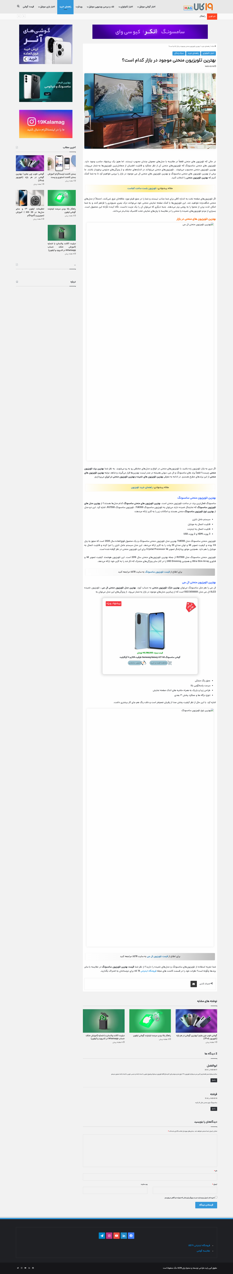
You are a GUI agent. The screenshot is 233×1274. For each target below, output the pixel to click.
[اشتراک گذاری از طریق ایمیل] (194, 984)
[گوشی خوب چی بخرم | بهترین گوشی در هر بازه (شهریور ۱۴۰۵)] (196, 1021)
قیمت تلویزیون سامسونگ (157, 572)
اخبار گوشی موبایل (147, 6)
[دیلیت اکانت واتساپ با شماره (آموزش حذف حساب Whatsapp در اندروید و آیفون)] (103, 1021)
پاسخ (214, 1080)
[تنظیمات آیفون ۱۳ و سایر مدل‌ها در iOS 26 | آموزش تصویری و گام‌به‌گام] (30, 198)
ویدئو (80, 6)
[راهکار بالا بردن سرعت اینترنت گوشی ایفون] (150, 1021)
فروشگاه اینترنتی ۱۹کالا (199, 1246)
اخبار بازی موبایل (47, 6)
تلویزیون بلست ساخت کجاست (141, 188)
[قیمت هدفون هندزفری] (150, 32)
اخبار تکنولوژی (126, 6)
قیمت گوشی (28, 6)
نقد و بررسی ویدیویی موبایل (101, 6)
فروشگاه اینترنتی (148, 971)
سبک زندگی (179, 53)
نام (215, 1171)
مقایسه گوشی (203, 1251)
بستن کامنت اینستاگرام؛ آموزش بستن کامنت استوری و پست (62, 176)
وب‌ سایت (144, 1184)
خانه (212, 46)
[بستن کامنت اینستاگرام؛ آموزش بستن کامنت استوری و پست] (62, 163)
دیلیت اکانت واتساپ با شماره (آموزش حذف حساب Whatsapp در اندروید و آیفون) (105, 1037)
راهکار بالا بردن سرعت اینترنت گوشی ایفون (185, 16)
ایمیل (214, 1184)
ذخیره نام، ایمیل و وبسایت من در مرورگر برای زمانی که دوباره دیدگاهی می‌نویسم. (189, 1198)
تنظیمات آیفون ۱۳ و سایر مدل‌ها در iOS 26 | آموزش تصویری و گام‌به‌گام (30, 212)
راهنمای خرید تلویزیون (142, 487)
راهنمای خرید (65, 6)
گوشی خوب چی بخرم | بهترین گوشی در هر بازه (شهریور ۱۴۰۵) (196, 1037)
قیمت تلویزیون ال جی (157, 956)
